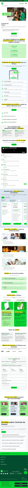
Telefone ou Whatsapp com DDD (6, 380)
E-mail (3, 377)
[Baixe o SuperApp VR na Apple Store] (12, 473)
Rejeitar (21, 483)
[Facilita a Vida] (2, 3)
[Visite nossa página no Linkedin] (1, 473)
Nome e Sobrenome (4, 374)
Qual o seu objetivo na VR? (5, 383)
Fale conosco (25, 472)
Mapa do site (23, 477)
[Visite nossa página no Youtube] (3, 473)
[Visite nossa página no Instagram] (5, 473)
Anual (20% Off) (7, 197)
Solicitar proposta (14, 33)
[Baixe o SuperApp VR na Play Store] (20, 473)
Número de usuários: (3, 200)
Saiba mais (4, 157)
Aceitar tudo (21, 485)
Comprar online (14, 68)
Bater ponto (21, 3)
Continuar (13, 387)
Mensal (3, 197)
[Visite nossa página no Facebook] (7, 473)
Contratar (6, 223)
